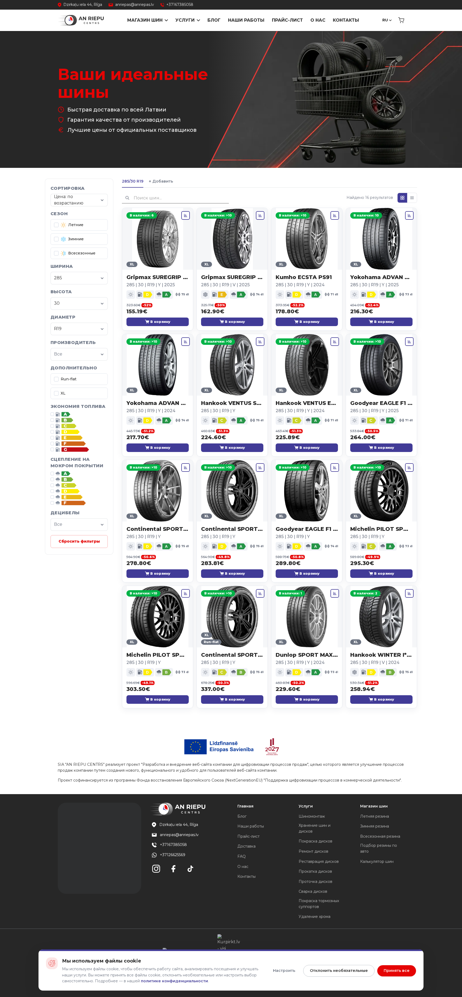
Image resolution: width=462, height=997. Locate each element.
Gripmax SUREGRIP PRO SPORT (157, 277)
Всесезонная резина (380, 836)
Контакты (346, 20)
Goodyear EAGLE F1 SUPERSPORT (307, 529)
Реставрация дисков (319, 861)
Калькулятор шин (377, 861)
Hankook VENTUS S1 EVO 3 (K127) (232, 403)
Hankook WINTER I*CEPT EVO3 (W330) (381, 655)
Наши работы (246, 20)
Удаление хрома (314, 916)
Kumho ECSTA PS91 (304, 277)
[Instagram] (156, 868)
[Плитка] (402, 198)
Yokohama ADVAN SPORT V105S (157, 403)
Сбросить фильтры (79, 541)
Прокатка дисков (315, 871)
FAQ (241, 856)
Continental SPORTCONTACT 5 (232, 529)
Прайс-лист (287, 20)
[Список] (412, 198)
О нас (317, 20)
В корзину (160, 322)
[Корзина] (401, 20)
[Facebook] (173, 868)
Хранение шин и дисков (314, 828)
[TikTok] (190, 868)
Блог (214, 20)
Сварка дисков (313, 891)
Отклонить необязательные (339, 970)
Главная (245, 806)
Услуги (185, 20)
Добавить (161, 181)
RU (385, 20)
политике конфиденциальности (174, 981)
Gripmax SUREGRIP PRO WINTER (232, 277)
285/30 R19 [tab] (132, 181)
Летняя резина (374, 816)
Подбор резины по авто (378, 848)
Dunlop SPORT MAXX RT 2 (307, 655)
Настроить (284, 970)
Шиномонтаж (312, 816)
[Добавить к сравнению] (185, 215)
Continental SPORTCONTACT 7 (157, 529)
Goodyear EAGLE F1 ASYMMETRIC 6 (381, 403)
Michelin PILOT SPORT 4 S (381, 529)
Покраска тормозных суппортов (319, 903)
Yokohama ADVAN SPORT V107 (381, 277)
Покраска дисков (315, 841)
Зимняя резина (374, 826)
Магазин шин (145, 20)
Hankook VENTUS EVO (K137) (307, 403)
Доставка (246, 846)
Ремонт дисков (313, 851)
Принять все (397, 970)
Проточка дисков (315, 881)
